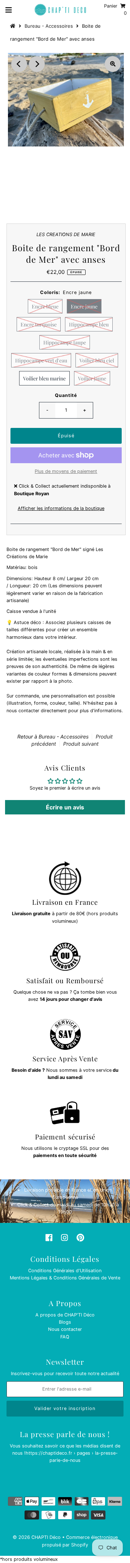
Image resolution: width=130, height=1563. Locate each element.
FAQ (64, 1337)
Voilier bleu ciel (96, 360)
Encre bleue (45, 306)
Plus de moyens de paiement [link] (66, 471)
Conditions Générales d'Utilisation (64, 1270)
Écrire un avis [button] (65, 807)
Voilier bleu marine (44, 378)
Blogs (65, 1322)
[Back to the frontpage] (13, 26)
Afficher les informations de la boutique (61, 508)
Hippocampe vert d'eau (41, 360)
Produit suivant (81, 744)
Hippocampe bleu (89, 324)
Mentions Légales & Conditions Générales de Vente (65, 1277)
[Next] (37, 64)
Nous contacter (65, 1329)
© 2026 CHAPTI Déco (37, 1537)
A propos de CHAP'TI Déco (65, 1315)
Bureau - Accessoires (49, 26)
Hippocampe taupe (64, 342)
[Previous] (19, 64)
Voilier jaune (92, 378)
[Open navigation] (9, 10)
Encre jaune (84, 306)
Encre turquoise (39, 324)
